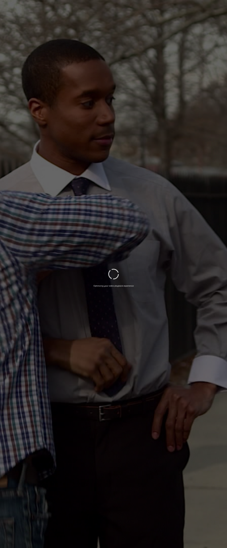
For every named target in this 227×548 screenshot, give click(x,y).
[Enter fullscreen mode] (212, 542)
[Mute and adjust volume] (204, 543)
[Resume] (113, 542)
